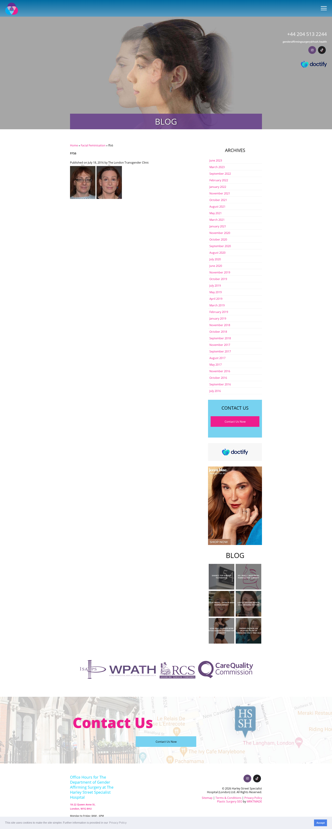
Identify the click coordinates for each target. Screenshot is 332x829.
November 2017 (219, 345)
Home (74, 145)
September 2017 (220, 351)
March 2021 (217, 219)
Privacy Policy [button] (118, 822)
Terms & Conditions (228, 798)
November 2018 (219, 325)
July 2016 (215, 391)
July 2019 (215, 285)
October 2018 (218, 331)
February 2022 (218, 180)
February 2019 (218, 312)
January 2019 (217, 318)
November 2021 (219, 193)
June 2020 (215, 266)
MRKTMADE (254, 801)
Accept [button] (320, 822)
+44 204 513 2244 (307, 34)
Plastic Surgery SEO (229, 801)
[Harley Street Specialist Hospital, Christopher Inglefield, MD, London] (11, 9)
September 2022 (220, 173)
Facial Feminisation (93, 145)
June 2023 (215, 160)
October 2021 (218, 200)
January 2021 (217, 226)
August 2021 (217, 206)
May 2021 (215, 213)
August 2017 (217, 358)
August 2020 (217, 252)
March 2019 (217, 305)
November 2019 (219, 272)
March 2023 (217, 167)
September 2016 (220, 384)
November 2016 (219, 371)
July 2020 (215, 259)
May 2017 (215, 364)
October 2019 (218, 279)
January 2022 (217, 187)
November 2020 (219, 233)
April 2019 (215, 298)
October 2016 (218, 377)
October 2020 (218, 239)
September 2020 (220, 246)
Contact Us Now (235, 421)
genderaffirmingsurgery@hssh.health (305, 41)
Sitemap (207, 798)
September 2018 (220, 338)
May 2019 (215, 292)
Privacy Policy (253, 798)
